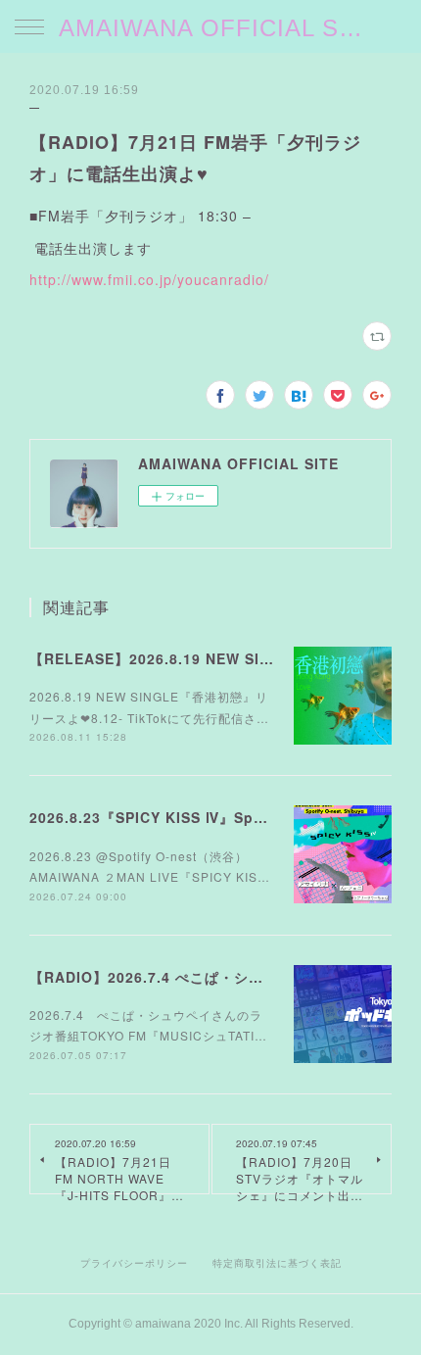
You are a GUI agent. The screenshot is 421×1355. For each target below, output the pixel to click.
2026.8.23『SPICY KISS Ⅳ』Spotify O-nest (187, 817)
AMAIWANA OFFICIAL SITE (210, 28)
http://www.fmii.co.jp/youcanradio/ (149, 279)
